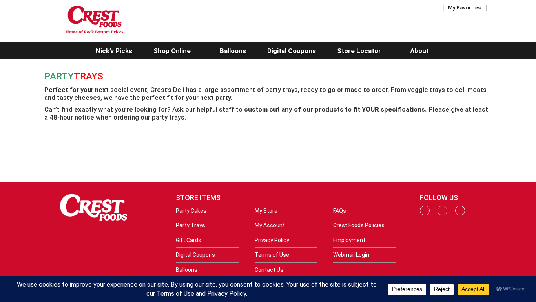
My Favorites (464, 8)
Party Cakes (191, 211)
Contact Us (269, 270)
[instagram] (442, 213)
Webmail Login (351, 255)
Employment (349, 240)
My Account (270, 225)
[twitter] (460, 213)
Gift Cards (188, 240)
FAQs (339, 211)
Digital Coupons (195, 255)
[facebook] (425, 213)
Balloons (186, 270)
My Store (266, 211)
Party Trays (190, 225)
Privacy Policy (272, 240)
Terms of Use (272, 255)
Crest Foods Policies (359, 225)
